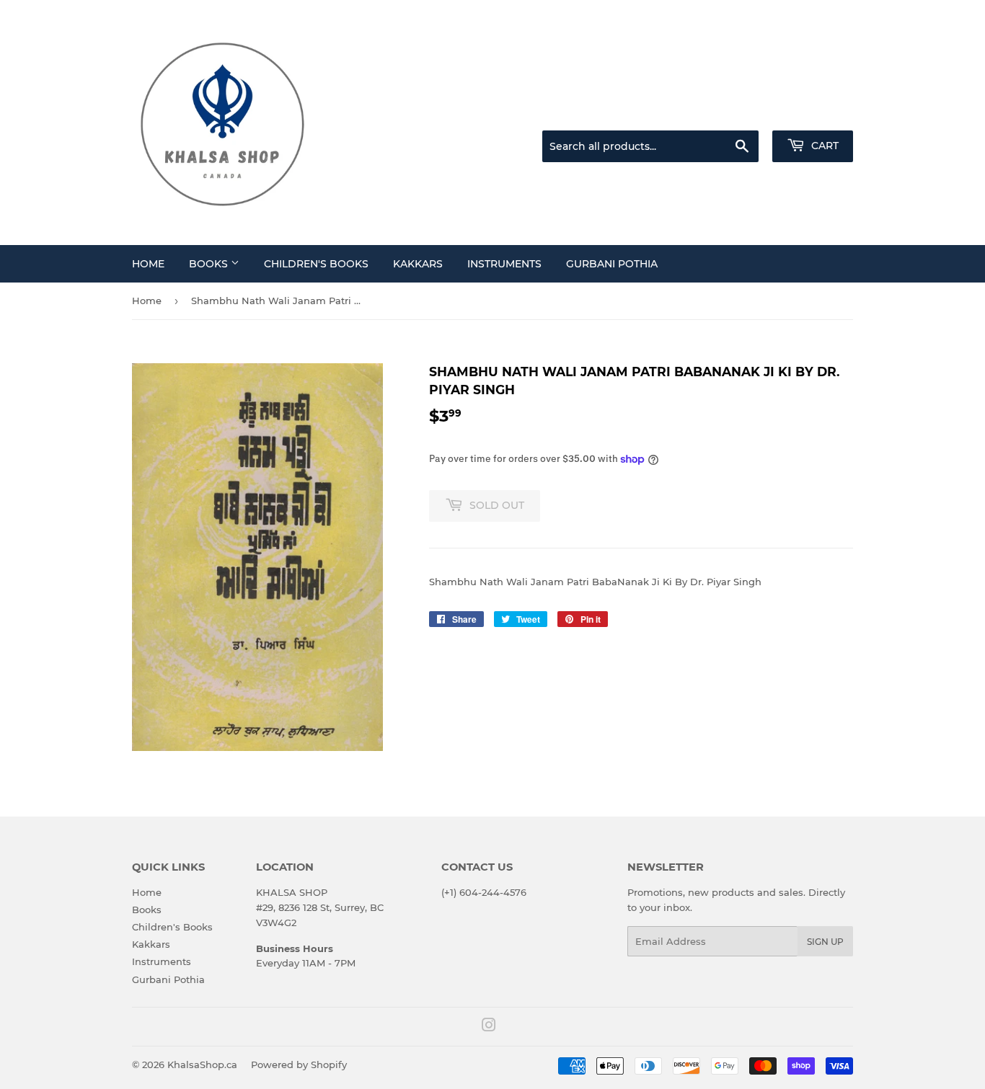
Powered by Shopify (299, 1064)
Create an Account (813, 112)
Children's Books (316, 263)
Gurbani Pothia (612, 263)
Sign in (739, 112)
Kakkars (418, 263)
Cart (823, 145)
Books (210, 263)
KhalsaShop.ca (202, 1064)
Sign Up (825, 941)
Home (148, 263)
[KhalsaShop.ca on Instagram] (489, 1027)
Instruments (504, 263)
